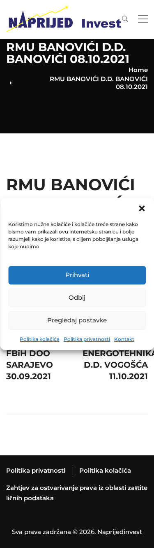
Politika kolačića (40, 339)
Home (138, 70)
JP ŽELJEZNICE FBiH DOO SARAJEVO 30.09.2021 (38, 351)
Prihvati (77, 275)
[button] (142, 208)
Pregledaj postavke (77, 320)
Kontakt (124, 339)
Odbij (77, 297)
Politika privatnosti (87, 339)
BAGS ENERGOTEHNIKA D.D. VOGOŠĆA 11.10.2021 (115, 351)
